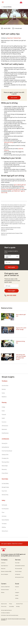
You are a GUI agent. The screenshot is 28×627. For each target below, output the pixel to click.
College (3, 407)
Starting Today (5, 494)
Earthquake (4, 505)
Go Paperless (17, 574)
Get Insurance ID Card (19, 577)
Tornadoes (4, 523)
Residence (4, 396)
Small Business (5, 433)
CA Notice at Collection (5, 612)
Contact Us (3, 562)
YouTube (16, 598)
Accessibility (11, 606)
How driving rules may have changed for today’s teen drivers (21, 357)
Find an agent (11, 290)
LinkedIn (16, 595)
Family (3, 393)
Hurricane (4, 516)
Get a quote (14, 97)
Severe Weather (5, 519)
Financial (4, 414)
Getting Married (5, 447)
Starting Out (4, 443)
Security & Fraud (19, 603)
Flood (3, 512)
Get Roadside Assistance (20, 565)
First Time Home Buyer (7, 450)
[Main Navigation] (2, 2)
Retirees (2, 592)
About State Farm (4, 565)
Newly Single (5, 465)
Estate (3, 410)
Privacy (10, 603)
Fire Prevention (5, 508)
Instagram (17, 592)
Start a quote (11, 267)
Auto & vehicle (5, 385)
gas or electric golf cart (20, 184)
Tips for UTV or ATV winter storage (21, 328)
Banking (3, 389)
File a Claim (17, 562)
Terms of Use (3, 606)
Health (3, 418)
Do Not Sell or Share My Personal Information (9, 615)
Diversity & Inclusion (5, 589)
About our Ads (4, 603)
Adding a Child (5, 454)
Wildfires (4, 527)
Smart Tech (4, 491)
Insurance (4, 422)
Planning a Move (5, 462)
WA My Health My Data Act (6, 610)
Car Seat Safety (5, 483)
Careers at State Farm (5, 586)
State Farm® (14, 38)
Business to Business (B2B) (6, 571)
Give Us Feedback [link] (4, 574)
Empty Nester (5, 473)
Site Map (18, 606)
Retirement (4, 429)
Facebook (17, 586)
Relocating (4, 469)
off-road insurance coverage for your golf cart (12, 188)
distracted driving (8, 142)
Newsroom (3, 568)
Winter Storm (5, 531)
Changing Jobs (5, 458)
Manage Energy (5, 487)
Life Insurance (5, 425)
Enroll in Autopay (18, 571)
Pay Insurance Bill (18, 568)
